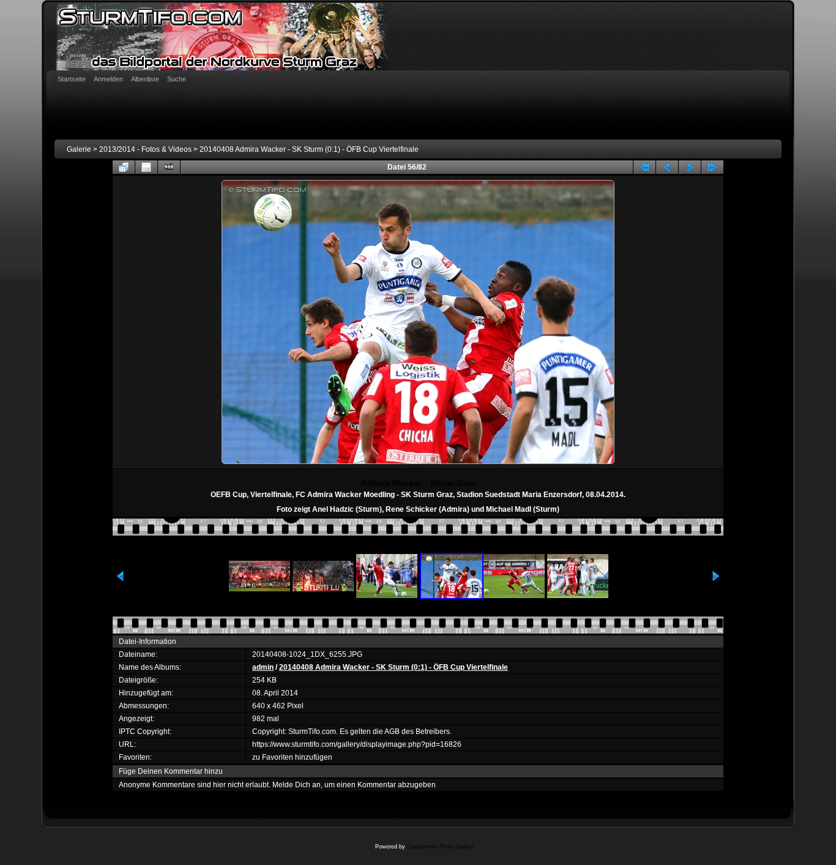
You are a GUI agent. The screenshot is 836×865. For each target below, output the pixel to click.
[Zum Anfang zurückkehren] (644, 167)
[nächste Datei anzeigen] (690, 167)
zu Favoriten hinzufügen (292, 757)
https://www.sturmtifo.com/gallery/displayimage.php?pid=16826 (356, 744)
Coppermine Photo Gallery (440, 847)
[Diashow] (169, 167)
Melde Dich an (296, 785)
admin (263, 667)
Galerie (79, 149)
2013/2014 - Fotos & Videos (145, 149)
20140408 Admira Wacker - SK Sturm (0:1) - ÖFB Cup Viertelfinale (309, 149)
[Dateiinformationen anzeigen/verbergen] (146, 167)
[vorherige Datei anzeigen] (667, 167)
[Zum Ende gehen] (712, 167)
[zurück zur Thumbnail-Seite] (124, 167)
